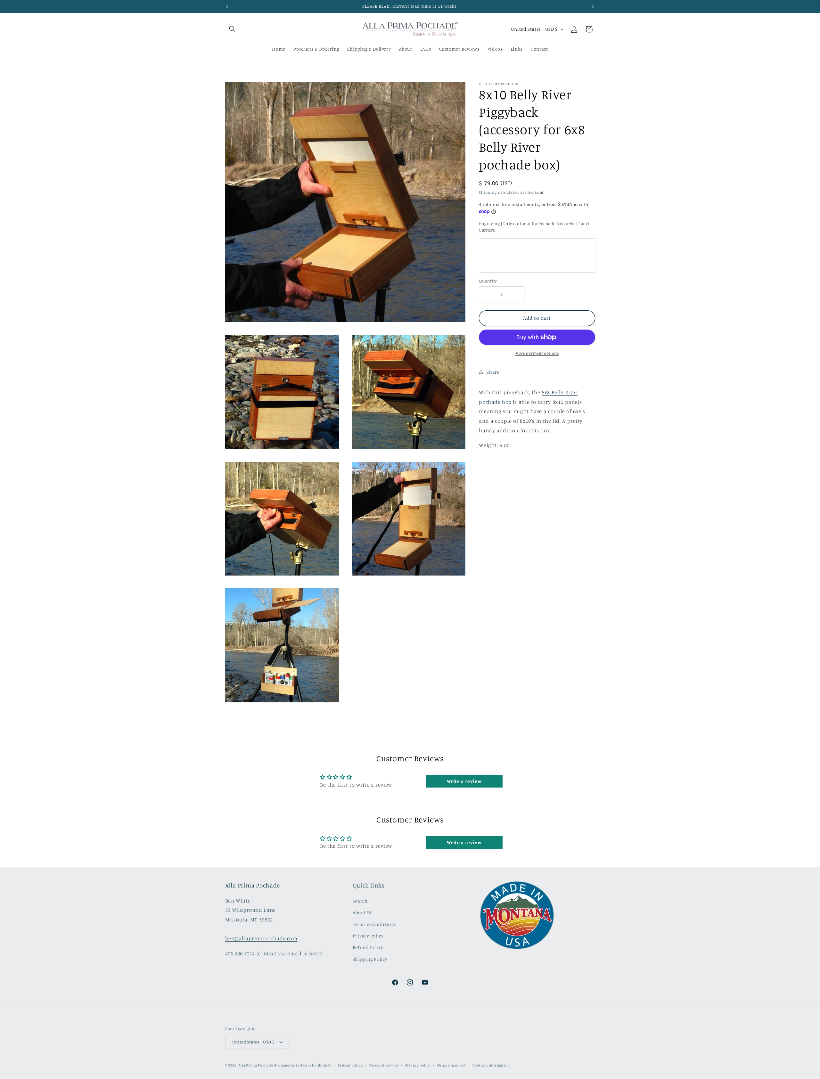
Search (360, 900)
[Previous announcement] (227, 6)
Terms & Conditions (374, 924)
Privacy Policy (368, 935)
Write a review (464, 781)
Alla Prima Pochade (255, 1065)
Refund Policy (368, 947)
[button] (232, 29)
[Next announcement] (593, 6)
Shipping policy (451, 1065)
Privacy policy (417, 1065)
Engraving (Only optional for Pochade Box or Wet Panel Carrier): (534, 227)
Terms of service (383, 1065)
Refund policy (350, 1065)
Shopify (324, 1065)
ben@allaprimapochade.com (261, 938)
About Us (363, 912)
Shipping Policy (370, 959)
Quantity (487, 280)
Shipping (488, 192)
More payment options (537, 353)
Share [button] (493, 372)
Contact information (491, 1065)
